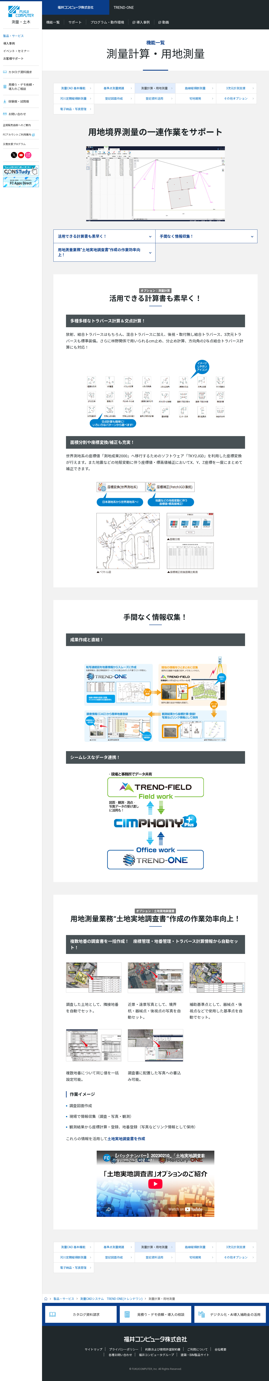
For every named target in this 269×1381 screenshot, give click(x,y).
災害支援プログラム (14, 144)
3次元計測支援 (235, 88)
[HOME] (47, 1299)
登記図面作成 (114, 98)
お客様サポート (13, 58)
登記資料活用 (154, 98)
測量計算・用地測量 (154, 88)
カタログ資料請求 (20, 72)
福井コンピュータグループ (156, 1355)
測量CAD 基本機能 (73, 88)
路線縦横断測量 (195, 88)
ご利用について (197, 1349)
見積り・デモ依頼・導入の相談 (160, 1315)
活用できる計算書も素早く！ (82, 236)
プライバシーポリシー (123, 1349)
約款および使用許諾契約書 (163, 1349)
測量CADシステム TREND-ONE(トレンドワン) (111, 1299)
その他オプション (236, 98)
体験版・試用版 (18, 101)
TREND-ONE (123, 7)
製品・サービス (13, 36)
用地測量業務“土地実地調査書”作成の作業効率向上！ (99, 252)
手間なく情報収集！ (177, 236)
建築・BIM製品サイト (195, 1355)
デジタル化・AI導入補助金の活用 (235, 1315)
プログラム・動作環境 (107, 22)
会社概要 (220, 1349)
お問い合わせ (17, 114)
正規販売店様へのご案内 (17, 125)
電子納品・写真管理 (73, 109)
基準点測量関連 (114, 88)
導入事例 (9, 43)
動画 (165, 22)
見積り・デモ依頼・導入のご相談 (21, 87)
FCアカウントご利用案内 (17, 134)
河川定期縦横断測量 (73, 98)
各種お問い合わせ (120, 1355)
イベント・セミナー (16, 51)
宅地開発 (195, 98)
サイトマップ (93, 1349)
